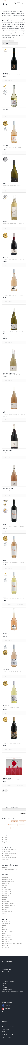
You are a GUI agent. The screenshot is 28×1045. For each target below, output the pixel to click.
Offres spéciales (14, 821)
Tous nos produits (21, 824)
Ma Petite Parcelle (7, 939)
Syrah (3, 913)
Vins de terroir (14, 827)
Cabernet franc (6, 879)
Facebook (7, 1005)
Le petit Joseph (6, 935)
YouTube (7, 1008)
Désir (3, 925)
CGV (3, 985)
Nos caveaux (5, 967)
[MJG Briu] (11, 3)
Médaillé (4, 867)
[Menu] (18, 3)
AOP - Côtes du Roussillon (9, 849)
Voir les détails (9, 80)
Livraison (4, 987)
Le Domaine (5, 966)
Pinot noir (4, 909)
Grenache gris (5, 891)
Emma (4, 929)
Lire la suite (8, 265)
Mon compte (5, 971)
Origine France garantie (8, 869)
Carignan (4, 883)
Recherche (23, 813)
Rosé (3, 840)
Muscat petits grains (7, 905)
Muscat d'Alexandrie (7, 903)
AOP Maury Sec (6, 851)
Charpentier (5, 923)
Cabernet (4, 877)
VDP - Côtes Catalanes (8, 857)
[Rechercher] (14, 3)
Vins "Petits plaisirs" (12, 824)
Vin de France (5, 859)
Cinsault (4, 887)
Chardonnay (5, 885)
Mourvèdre (5, 901)
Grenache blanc (6, 889)
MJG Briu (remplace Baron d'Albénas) (11, 943)
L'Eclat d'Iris (5, 921)
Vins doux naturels (21, 830)
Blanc (3, 837)
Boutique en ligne (6, 969)
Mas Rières (5, 941)
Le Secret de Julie (6, 937)
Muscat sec (5, 907)
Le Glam (4, 933)
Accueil (4, 964)
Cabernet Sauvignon (7, 881)
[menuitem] (14, 3)
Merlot (4, 899)
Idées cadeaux (22, 821)
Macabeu (4, 895)
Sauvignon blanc (6, 911)
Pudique (4, 945)
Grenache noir (5, 893)
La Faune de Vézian (7, 931)
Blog (3, 1012)
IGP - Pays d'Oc (6, 855)
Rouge (4, 842)
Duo (3, 927)
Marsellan (4, 897)
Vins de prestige (22, 827)
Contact (4, 983)
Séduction (4, 947)
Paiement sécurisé (7, 989)
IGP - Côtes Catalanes (8, 853)
